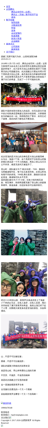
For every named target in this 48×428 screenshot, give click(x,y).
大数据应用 (16, 25)
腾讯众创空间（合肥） (21, 12)
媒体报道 (15, 49)
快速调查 (15, 36)
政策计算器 (16, 38)
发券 (13, 30)
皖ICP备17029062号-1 (18, 423)
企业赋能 (15, 41)
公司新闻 (15, 46)
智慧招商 (15, 22)
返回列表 (7, 403)
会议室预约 (16, 33)
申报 (13, 28)
